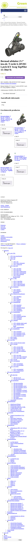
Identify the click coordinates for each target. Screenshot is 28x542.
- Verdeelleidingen (11, 456)
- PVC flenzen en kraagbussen (17, 294)
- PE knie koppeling (18, 383)
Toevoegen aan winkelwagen (15, 77)
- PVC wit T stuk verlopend (20, 356)
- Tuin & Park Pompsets (16, 523)
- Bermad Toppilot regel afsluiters (18, 510)
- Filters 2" (12, 482)
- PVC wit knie (13, 344)
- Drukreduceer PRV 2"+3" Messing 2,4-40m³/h (16, 434)
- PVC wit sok (13, 359)
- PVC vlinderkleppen (18, 327)
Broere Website (7, 537)
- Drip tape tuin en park (15, 409)
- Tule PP (12, 454)
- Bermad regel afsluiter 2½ (16, 507)
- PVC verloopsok (17, 264)
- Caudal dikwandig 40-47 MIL (17, 407)
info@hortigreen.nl (5, 207)
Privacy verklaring (21, 244)
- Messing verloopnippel (16, 472)
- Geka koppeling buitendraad (17, 467)
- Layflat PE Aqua (14, 458)
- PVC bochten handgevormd (16, 276)
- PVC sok (12, 259)
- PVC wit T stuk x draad (19, 358)
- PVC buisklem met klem (19, 316)
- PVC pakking (17, 301)
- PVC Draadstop (17, 309)
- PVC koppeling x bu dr (19, 334)
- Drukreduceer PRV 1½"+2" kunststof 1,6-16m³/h (17, 431)
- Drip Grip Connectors (15, 421)
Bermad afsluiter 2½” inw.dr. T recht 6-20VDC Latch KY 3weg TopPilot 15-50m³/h (13, 24)
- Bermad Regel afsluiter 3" (16, 509)
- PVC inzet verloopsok (19, 263)
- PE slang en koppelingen (13, 372)
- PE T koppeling (17, 389)
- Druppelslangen (11, 401)
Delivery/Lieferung (5, 239)
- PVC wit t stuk (17, 355)
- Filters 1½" (13, 481)
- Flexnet (12, 461)
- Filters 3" (12, 484)
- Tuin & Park (10, 520)
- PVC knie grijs (14, 266)
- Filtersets (12, 485)
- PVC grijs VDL (11, 253)
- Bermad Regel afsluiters (13, 500)
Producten (3, 225)
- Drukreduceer (10, 425)
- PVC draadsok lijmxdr (19, 307)
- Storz (11, 444)
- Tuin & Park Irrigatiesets (16, 524)
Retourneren (4, 241)
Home (2, 22)
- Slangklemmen (14, 446)
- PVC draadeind (17, 305)
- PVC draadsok (17, 306)
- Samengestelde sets (12, 513)
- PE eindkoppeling (18, 398)
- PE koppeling (16, 393)
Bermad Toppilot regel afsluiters (8, 83)
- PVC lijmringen (14, 287)
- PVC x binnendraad (18, 370)
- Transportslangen (11, 439)
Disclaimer (3, 228)
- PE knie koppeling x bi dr (19, 386)
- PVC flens (16, 298)
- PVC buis (12, 257)
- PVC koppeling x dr (18, 335)
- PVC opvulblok (17, 319)
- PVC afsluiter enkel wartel (20, 323)
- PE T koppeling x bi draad (20, 390)
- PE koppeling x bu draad (19, 396)
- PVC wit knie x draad (18, 349)
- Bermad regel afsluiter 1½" (17, 505)
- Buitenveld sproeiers (15, 493)
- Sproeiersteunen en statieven (17, 499)
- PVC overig (13, 337)
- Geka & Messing (11, 463)
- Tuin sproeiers (14, 489)
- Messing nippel (14, 470)
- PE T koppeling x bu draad (20, 391)
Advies (5, 535)
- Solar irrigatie (10, 530)
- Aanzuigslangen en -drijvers (17, 516)
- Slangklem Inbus (17, 449)
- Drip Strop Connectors (16, 418)
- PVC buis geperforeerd (16, 256)
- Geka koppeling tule (15, 465)
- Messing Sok (13, 471)
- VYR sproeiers (17, 496)
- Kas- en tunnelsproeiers (16, 491)
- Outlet (9, 531)
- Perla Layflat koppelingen (16, 443)
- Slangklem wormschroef (19, 450)
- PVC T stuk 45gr (17, 282)
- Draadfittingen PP (14, 422)
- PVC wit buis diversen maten (17, 342)
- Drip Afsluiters (14, 423)
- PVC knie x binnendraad (19, 273)
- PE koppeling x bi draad (19, 394)
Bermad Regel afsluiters (10, 22)
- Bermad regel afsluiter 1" (16, 503)
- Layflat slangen (14, 442)
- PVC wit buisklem (15, 361)
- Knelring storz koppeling (19, 451)
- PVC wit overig (14, 366)
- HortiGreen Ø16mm (15, 404)
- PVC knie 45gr (17, 270)
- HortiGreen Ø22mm (15, 405)
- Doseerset (12, 518)
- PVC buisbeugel (17, 317)
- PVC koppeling (17, 331)
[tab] (9, 93)
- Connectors (10, 412)
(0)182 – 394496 (5, 205)
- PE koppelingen (14, 380)
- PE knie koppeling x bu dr (20, 387)
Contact (2, 229)
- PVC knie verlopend (18, 274)
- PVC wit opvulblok (18, 365)
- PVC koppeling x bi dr (19, 333)
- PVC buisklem (17, 314)
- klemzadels (13, 400)
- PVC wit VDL (11, 340)
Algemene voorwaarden (6, 237)
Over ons (3, 226)
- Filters (9, 478)
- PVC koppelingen (15, 328)
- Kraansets (9, 512)
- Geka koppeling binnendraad (17, 468)
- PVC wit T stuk (14, 352)
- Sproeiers (9, 486)
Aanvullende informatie (9, 93)
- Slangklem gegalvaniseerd (20, 453)
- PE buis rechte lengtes (19, 379)
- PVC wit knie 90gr (18, 347)
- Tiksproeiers (13, 492)
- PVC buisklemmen (15, 312)
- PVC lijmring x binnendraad (17, 291)
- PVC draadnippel (17, 310)
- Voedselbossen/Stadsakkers (17, 528)
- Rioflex (12, 460)
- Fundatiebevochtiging (15, 527)
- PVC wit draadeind (18, 369)
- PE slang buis (13, 375)
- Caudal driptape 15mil (16, 408)
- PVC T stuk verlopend (19, 285)
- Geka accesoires (14, 477)
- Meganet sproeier (17, 498)
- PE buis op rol (17, 377)
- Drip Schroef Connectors (16, 419)
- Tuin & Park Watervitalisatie (17, 525)
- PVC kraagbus (17, 299)
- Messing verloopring (15, 474)
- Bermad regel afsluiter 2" (16, 506)
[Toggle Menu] (25, 10)
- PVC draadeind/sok (15, 302)
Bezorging (3, 238)
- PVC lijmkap (13, 338)
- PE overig (16, 397)
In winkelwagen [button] (6, 133)
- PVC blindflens (17, 296)
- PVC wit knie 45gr (18, 348)
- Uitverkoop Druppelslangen (17, 411)
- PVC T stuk (13, 278)
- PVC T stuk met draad (19, 284)
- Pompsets (12, 517)
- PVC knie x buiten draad (19, 271)
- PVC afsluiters (14, 320)
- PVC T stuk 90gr (17, 281)
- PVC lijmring (16, 289)
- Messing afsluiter (14, 475)
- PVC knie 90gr (17, 268)
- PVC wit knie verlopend (19, 351)
